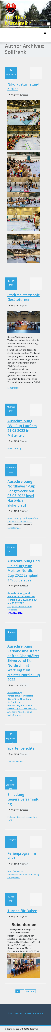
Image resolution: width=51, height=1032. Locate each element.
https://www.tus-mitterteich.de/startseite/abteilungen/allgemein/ (23, 874)
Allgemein (24, 94)
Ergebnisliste (13, 387)
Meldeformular (14, 528)
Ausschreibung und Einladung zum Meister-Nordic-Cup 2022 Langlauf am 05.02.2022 (23, 570)
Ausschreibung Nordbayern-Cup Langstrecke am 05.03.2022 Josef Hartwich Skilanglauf (21, 493)
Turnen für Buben (22, 910)
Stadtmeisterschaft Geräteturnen (23, 297)
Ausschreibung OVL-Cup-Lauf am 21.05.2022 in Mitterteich (22, 428)
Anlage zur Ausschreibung (19, 606)
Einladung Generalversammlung (23, 799)
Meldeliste (12, 609)
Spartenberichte (21, 748)
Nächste (30, 991)
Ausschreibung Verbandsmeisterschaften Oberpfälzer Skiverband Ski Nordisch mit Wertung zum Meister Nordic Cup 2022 (23, 663)
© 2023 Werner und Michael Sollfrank (25, 1013)
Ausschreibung (14, 448)
